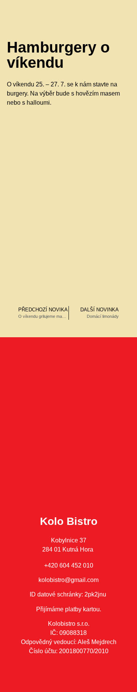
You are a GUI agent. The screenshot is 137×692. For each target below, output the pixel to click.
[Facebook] (58, 678)
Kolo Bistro (68, 521)
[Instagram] (79, 678)
